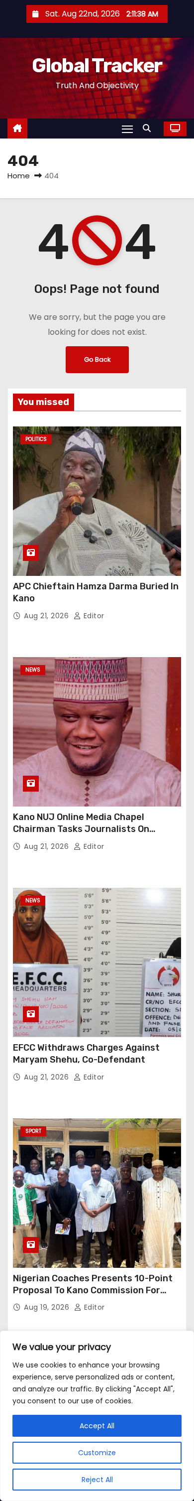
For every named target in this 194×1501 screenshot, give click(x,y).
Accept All (97, 1426)
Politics (36, 439)
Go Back (97, 359)
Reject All (97, 1480)
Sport (33, 1131)
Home (18, 175)
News (32, 670)
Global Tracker (97, 65)
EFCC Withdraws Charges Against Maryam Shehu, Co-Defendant (86, 1053)
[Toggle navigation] (127, 129)
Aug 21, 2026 (47, 616)
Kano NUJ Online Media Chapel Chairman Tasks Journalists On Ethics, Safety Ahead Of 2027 (81, 829)
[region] (97, 1416)
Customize (97, 1453)
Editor (92, 616)
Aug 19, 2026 (48, 1307)
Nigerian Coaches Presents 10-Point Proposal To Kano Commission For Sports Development (93, 1290)
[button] (149, 128)
